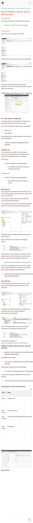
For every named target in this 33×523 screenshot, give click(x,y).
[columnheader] (4, 394)
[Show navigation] (30, 520)
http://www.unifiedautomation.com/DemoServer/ (18, 262)
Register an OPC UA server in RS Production (16, 25)
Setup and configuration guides (8, 8)
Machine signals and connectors (24, 8)
